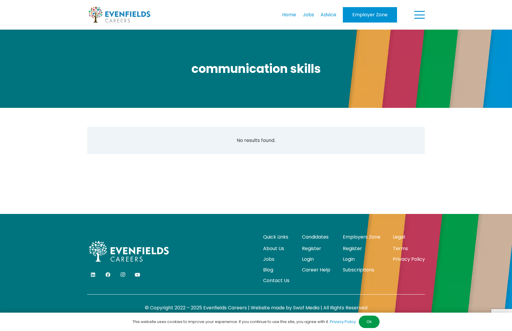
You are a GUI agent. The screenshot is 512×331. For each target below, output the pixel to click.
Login (308, 259)
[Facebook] (108, 275)
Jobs (268, 259)
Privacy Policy (409, 259)
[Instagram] (123, 275)
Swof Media (306, 307)
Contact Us (276, 280)
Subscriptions (358, 269)
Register (311, 248)
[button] (419, 14)
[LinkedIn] (93, 275)
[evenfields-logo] (119, 15)
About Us (273, 248)
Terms (400, 248)
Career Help (316, 269)
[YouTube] (137, 275)
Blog (268, 269)
